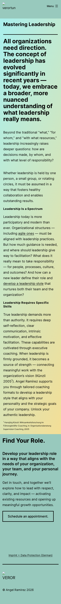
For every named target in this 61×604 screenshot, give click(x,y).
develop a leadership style (23, 284)
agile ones (26, 233)
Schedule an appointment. (28, 516)
